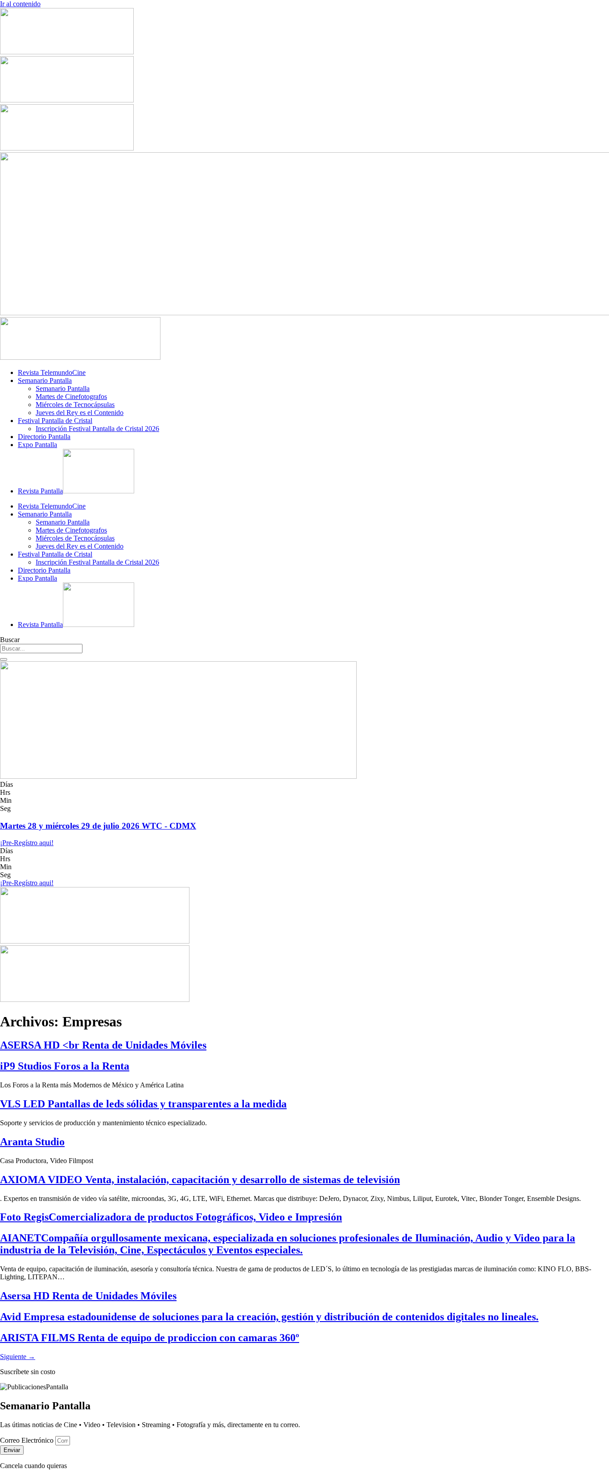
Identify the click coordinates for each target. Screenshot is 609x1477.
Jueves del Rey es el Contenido (79, 412)
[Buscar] (3, 659)
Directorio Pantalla (44, 436)
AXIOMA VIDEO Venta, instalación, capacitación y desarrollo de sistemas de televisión (200, 1179)
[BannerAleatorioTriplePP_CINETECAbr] (94, 999)
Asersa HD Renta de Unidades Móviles (88, 1296)
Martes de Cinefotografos (71, 396)
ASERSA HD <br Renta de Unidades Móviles (103, 1045)
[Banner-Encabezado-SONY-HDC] (67, 100)
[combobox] (41, 648)
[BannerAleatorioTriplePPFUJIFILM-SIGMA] (94, 941)
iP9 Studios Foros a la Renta (64, 1066)
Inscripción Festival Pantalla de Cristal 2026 (97, 428)
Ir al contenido (20, 4)
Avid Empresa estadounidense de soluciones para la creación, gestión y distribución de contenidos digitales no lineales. (269, 1316)
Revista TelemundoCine (52, 372)
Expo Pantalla (37, 444)
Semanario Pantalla (45, 380)
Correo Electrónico (27, 1440)
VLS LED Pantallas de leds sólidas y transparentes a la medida (143, 1104)
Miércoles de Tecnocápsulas (75, 404)
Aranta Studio (32, 1141)
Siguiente (17, 1356)
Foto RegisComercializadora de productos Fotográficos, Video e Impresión (171, 1217)
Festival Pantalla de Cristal (55, 420)
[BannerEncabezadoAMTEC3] (67, 148)
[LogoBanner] (80, 357)
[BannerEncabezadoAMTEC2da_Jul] (67, 52)
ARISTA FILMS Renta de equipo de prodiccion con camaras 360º (149, 1337)
